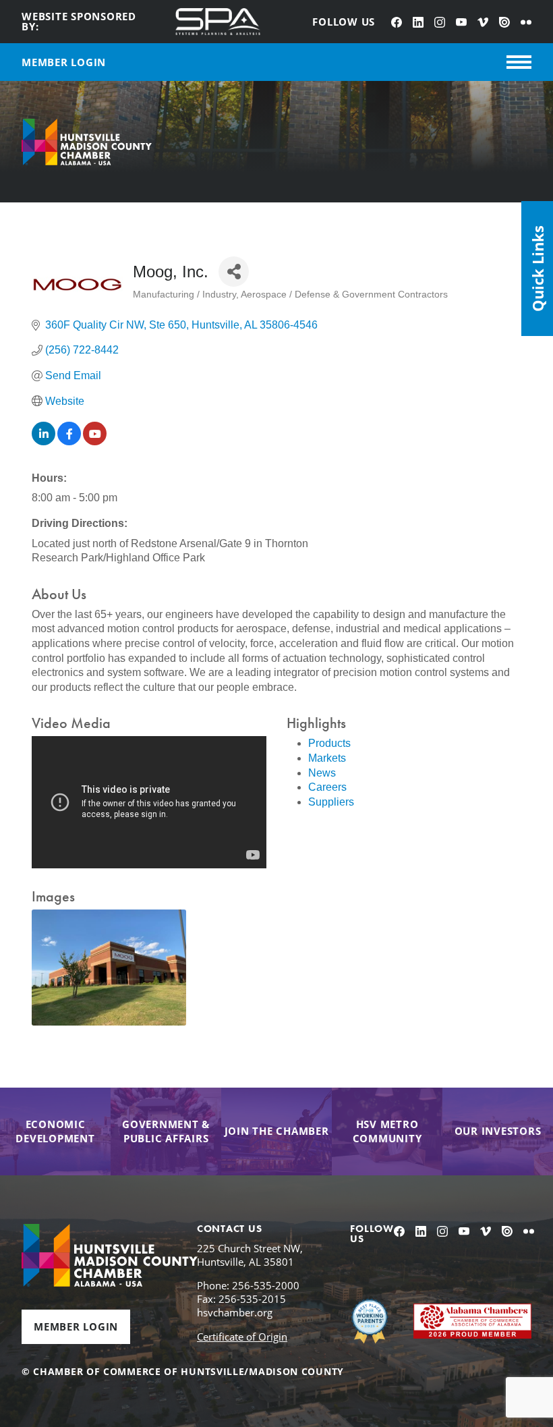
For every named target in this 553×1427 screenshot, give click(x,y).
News (322, 773)
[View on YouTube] (95, 441)
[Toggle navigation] (518, 62)
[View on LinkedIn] (43, 441)
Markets (327, 758)
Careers (327, 787)
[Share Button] (234, 271)
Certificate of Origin (242, 1336)
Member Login (76, 1326)
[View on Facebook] (69, 441)
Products (329, 743)
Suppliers (331, 802)
